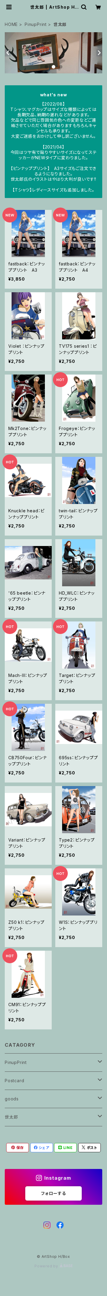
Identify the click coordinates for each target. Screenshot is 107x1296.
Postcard (14, 1080)
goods (12, 1098)
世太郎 (11, 1116)
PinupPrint (36, 24)
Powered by (46, 1266)
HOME (11, 24)
